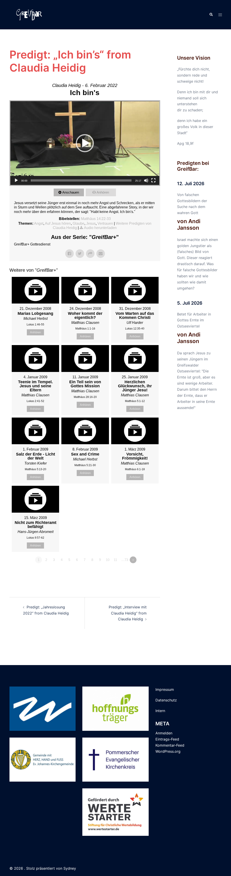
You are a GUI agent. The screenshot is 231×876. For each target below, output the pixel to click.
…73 (124, 560)
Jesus (91, 223)
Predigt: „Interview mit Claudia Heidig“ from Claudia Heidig (128, 613)
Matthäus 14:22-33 (96, 219)
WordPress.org (167, 751)
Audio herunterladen (100, 228)
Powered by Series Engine (143, 572)
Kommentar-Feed (169, 745)
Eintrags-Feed (167, 739)
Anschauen (70, 192)
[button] (211, 14)
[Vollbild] (153, 180)
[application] (84, 143)
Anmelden (163, 733)
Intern (160, 710)
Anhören (103, 192)
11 (115, 560)
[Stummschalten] (146, 180)
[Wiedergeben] (16, 180)
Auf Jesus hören (58, 223)
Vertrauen (105, 223)
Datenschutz (166, 700)
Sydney (69, 868)
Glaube (78, 223)
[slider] (81, 180)
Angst (38, 223)
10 (107, 560)
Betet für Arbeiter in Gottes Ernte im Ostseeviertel (194, 320)
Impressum (164, 689)
